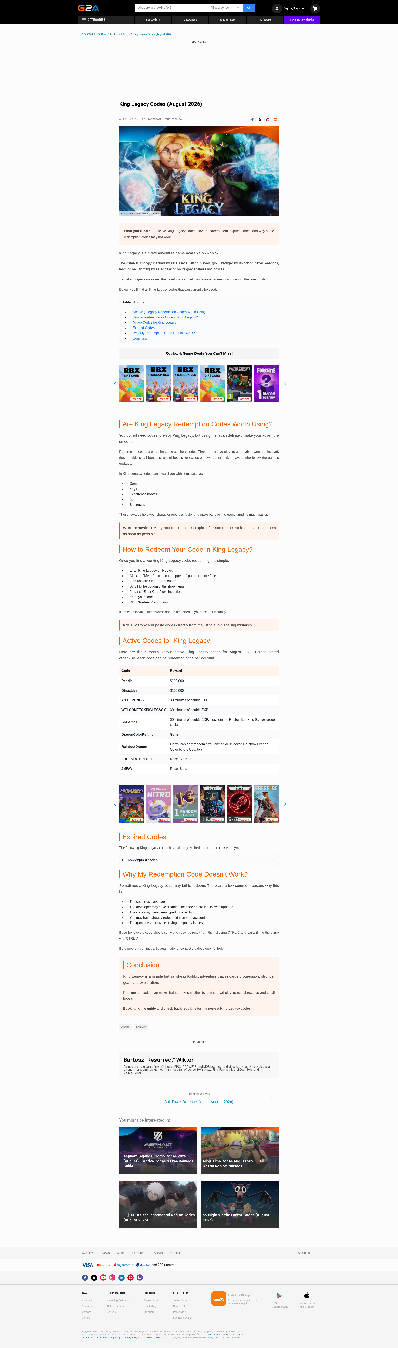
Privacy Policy (131, 1337)
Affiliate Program (116, 1306)
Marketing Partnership (119, 1300)
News (106, 1253)
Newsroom (88, 1306)
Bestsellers (153, 19)
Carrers (86, 1317)
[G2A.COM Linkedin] (121, 1278)
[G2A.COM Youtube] (103, 1277)
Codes (126, 34)
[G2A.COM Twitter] (94, 1278)
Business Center (182, 1317)
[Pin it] (267, 119)
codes (125, 1027)
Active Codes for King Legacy (154, 322)
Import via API (181, 1312)
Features (115, 34)
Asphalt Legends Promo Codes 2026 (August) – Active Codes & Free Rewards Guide (158, 1161)
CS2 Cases (190, 19)
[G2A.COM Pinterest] (130, 1277)
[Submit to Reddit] (275, 119)
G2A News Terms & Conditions (216, 1334)
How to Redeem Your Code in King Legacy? (165, 317)
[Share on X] (260, 119)
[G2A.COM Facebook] (85, 1278)
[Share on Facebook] (252, 119)
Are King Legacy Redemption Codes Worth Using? (170, 312)
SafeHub (175, 1253)
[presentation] (114, 381)
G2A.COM (87, 34)
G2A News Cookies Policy (154, 1337)
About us (304, 1253)
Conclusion (141, 338)
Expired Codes (144, 328)
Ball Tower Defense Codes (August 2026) (199, 1102)
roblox (141, 1027)
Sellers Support (181, 1300)
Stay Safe (149, 1312)
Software (265, 19)
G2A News (101, 34)
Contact (86, 1312)
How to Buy (150, 1306)
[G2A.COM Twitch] (140, 1277)
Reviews (157, 1253)
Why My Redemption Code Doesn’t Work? (164, 333)
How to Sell (179, 1306)
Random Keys (227, 19)
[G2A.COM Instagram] (112, 1277)
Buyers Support (152, 1300)
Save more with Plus (302, 19)
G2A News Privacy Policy (108, 1337)
